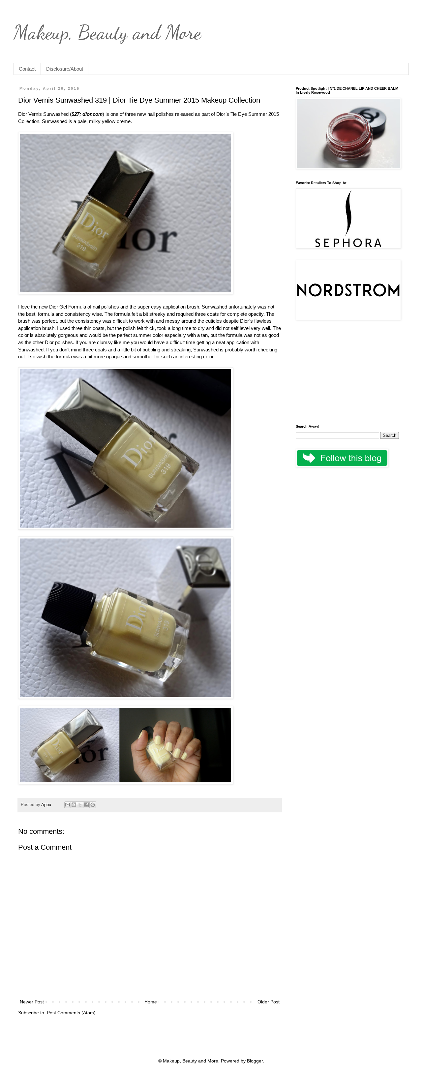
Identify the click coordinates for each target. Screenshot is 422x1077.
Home (150, 1001)
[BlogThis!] (74, 804)
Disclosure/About (64, 69)
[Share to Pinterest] (92, 804)
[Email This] (67, 804)
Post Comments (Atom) (71, 1012)
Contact (27, 69)
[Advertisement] (347, 373)
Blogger (255, 1060)
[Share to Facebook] (86, 804)
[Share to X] (80, 804)
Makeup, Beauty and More (107, 32)
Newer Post (32, 1001)
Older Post (268, 1001)
